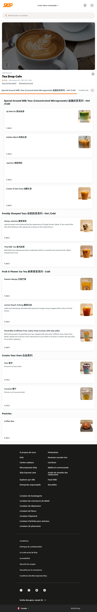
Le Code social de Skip (28, 552)
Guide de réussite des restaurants (58, 473)
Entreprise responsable (30, 484)
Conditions (24, 541)
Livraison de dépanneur (30, 506)
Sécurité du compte (27, 564)
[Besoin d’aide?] (85, 5)
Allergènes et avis (26, 83)
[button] (38, 90)
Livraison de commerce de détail (34, 501)
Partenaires (53, 452)
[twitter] (22, 592)
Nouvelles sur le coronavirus (31, 570)
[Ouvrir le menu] (91, 5)
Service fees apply (9, 83)
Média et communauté (58, 467)
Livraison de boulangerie (31, 496)
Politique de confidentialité (31, 547)
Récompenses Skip (28, 467)
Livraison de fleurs (28, 511)
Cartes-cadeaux (27, 462)
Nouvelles (52, 484)
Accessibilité (25, 558)
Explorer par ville (27, 479)
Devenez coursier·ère (57, 457)
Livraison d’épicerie (28, 516)
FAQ (21, 457)
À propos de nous (28, 452)
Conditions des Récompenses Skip (33, 576)
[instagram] (37, 592)
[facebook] (30, 592)
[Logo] (9, 5)
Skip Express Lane (28, 472)
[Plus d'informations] (93, 74)
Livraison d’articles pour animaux (34, 521)
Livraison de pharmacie (30, 526)
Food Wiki (52, 479)
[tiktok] (45, 592)
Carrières (52, 462)
